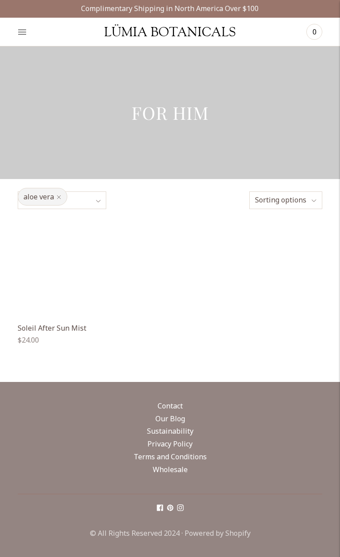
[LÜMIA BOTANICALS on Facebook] (160, 508)
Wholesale (170, 469)
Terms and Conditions (170, 457)
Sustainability (170, 431)
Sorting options (280, 200)
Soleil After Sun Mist (52, 328)
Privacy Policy (170, 444)
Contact (170, 406)
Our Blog (170, 418)
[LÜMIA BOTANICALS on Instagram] (180, 508)
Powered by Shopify (218, 533)
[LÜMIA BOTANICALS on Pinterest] (170, 508)
